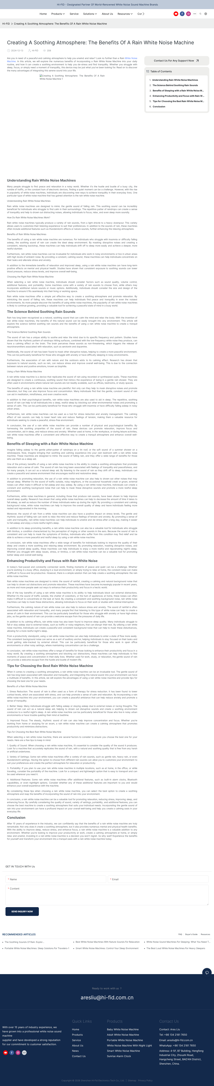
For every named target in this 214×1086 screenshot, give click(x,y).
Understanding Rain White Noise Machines (175, 80)
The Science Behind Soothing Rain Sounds (175, 85)
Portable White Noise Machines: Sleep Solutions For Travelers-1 (37, 948)
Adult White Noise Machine (123, 1034)
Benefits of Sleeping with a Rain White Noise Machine (179, 90)
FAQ (180, 934)
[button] (143, 13)
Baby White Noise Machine (123, 1029)
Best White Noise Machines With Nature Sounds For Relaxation (108, 941)
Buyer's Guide (191, 934)
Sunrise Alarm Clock (119, 1056)
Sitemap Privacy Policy (140, 1080)
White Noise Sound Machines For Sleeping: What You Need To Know (179, 941)
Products (77, 1034)
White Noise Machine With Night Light (129, 1045)
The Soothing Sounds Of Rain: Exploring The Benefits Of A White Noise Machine (24, 942)
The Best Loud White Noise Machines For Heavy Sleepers (175, 948)
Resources (205, 934)
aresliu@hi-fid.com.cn (179, 1040)
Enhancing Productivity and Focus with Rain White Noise (179, 96)
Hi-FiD (6, 23)
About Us (77, 1045)
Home (75, 1029)
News (75, 1050)
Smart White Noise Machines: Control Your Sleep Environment (107, 948)
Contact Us (79, 1056)
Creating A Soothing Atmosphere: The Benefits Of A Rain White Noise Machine (60, 23)
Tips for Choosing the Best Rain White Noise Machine (179, 101)
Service (76, 1040)
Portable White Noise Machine (125, 1040)
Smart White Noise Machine (123, 1050)
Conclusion (159, 106)
